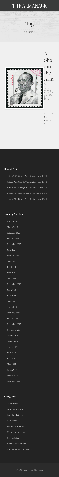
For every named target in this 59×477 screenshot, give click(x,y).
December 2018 (14, 284)
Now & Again (13, 438)
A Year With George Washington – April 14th (27, 193)
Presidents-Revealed (16, 426)
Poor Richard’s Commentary (19, 449)
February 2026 (13, 233)
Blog (49, 90)
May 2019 (11, 278)
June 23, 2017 (46, 86)
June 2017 (11, 358)
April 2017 (12, 370)
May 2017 (11, 364)
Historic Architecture (16, 432)
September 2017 (14, 341)
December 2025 (14, 244)
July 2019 (11, 267)
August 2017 (13, 347)
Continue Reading (48, 118)
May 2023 (11, 261)
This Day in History (16, 409)
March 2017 (12, 375)
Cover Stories (13, 403)
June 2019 (11, 273)
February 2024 (13, 255)
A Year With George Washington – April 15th (27, 187)
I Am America (13, 421)
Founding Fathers (15, 415)
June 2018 (11, 295)
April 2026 (12, 221)
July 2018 (11, 290)
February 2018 (13, 313)
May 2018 (11, 301)
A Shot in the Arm (49, 66)
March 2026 (12, 227)
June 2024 (11, 250)
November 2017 (14, 330)
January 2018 (13, 318)
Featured (48, 93)
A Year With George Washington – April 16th (27, 182)
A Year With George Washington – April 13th (27, 199)
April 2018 (12, 307)
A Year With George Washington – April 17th (27, 176)
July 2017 (11, 353)
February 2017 (13, 381)
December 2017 (14, 324)
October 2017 (13, 335)
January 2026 (13, 238)
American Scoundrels (16, 443)
